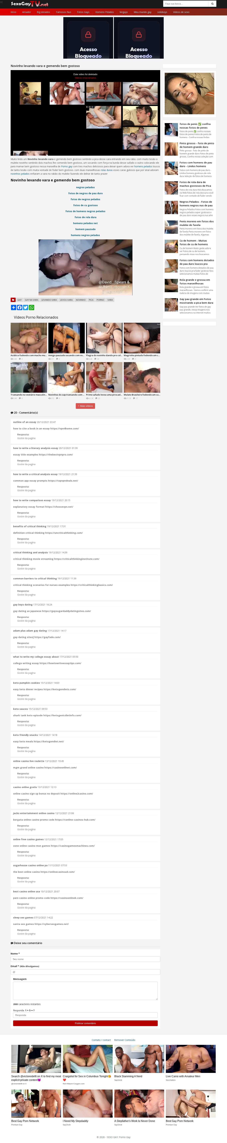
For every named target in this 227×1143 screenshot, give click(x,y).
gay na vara (31, 299)
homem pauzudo (85, 229)
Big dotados (43, 12)
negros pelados (85, 187)
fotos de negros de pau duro (85, 193)
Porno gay (66, 166)
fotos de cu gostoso (85, 205)
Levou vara (66, 299)
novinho (81, 299)
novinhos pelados (20, 173)
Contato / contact (101, 1040)
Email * (25, 966)
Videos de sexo (181, 12)
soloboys (162, 12)
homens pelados (143, 166)
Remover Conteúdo (124, 1040)
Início (13, 12)
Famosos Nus (63, 12)
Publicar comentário (85, 1023)
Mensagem (20, 979)
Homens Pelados (104, 12)
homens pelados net (85, 223)
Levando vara (49, 299)
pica (91, 299)
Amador (26, 12)
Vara (110, 299)
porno (100, 299)
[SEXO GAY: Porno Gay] (30, 6)
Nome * (15, 953)
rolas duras (107, 170)
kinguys (124, 12)
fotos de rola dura (85, 217)
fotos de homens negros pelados (85, 211)
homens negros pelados (85, 235)
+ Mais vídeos (85, 405)
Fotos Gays (83, 12)
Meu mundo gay (142, 12)
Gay (19, 299)
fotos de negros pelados (85, 199)
